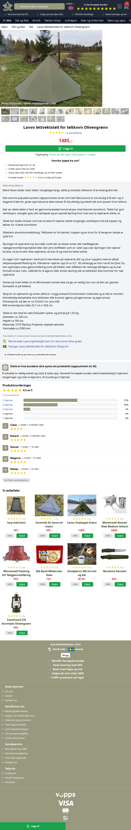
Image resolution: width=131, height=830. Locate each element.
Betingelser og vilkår (16, 748)
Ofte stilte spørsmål (15, 757)
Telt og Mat (22, 20)
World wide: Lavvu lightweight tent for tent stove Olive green (45, 341)
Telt (31, 27)
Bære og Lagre (116, 20)
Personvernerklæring (16, 753)
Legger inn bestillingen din (19, 715)
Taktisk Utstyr (52, 20)
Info (10, 535)
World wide (59, 649)
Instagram (10, 773)
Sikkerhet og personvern (18, 720)
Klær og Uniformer (92, 20)
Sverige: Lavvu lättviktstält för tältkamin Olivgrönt (38, 346)
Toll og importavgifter (16, 733)
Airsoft (36, 20)
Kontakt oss (11, 700)
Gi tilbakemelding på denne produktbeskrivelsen (30, 354)
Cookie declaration (15, 738)
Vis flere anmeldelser (16, 480)
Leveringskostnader (15, 724)
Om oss (9, 691)
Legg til (68, 148)
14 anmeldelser (65, 132)
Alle (8, 20)
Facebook (10, 782)
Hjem (4, 27)
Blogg (65, 655)
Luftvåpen (71, 20)
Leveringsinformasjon (16, 729)
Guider (8, 695)
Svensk (79, 649)
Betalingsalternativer (16, 711)
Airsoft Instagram (14, 777)
